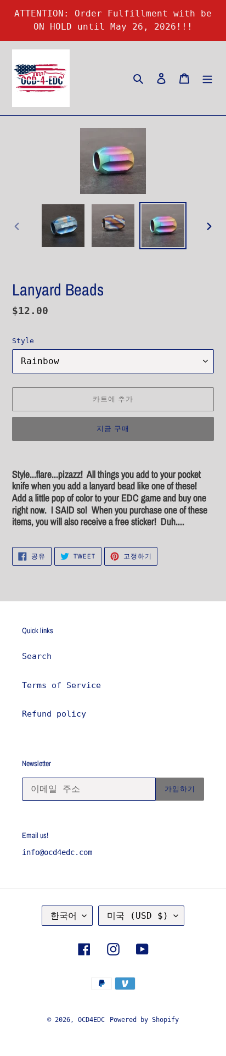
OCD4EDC (91, 1020)
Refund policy (54, 714)
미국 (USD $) (137, 915)
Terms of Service (61, 685)
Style (23, 341)
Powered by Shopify (144, 1020)
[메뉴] (207, 78)
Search (37, 656)
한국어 (63, 915)
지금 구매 (113, 428)
